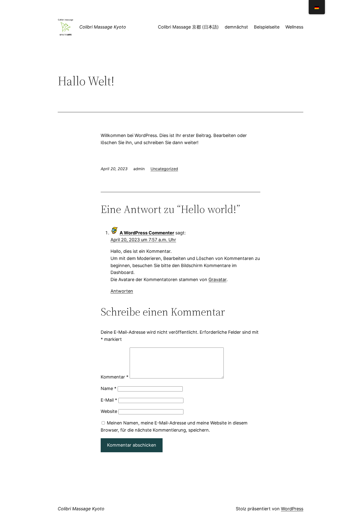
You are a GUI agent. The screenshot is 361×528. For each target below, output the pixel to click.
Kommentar (114, 376)
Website (109, 411)
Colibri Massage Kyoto (102, 27)
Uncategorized (164, 168)
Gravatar (217, 279)
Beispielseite (266, 27)
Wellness (294, 27)
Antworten (122, 291)
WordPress (292, 508)
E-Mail (109, 400)
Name (108, 388)
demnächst (236, 27)
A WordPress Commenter (147, 232)
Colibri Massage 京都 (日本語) (188, 27)
